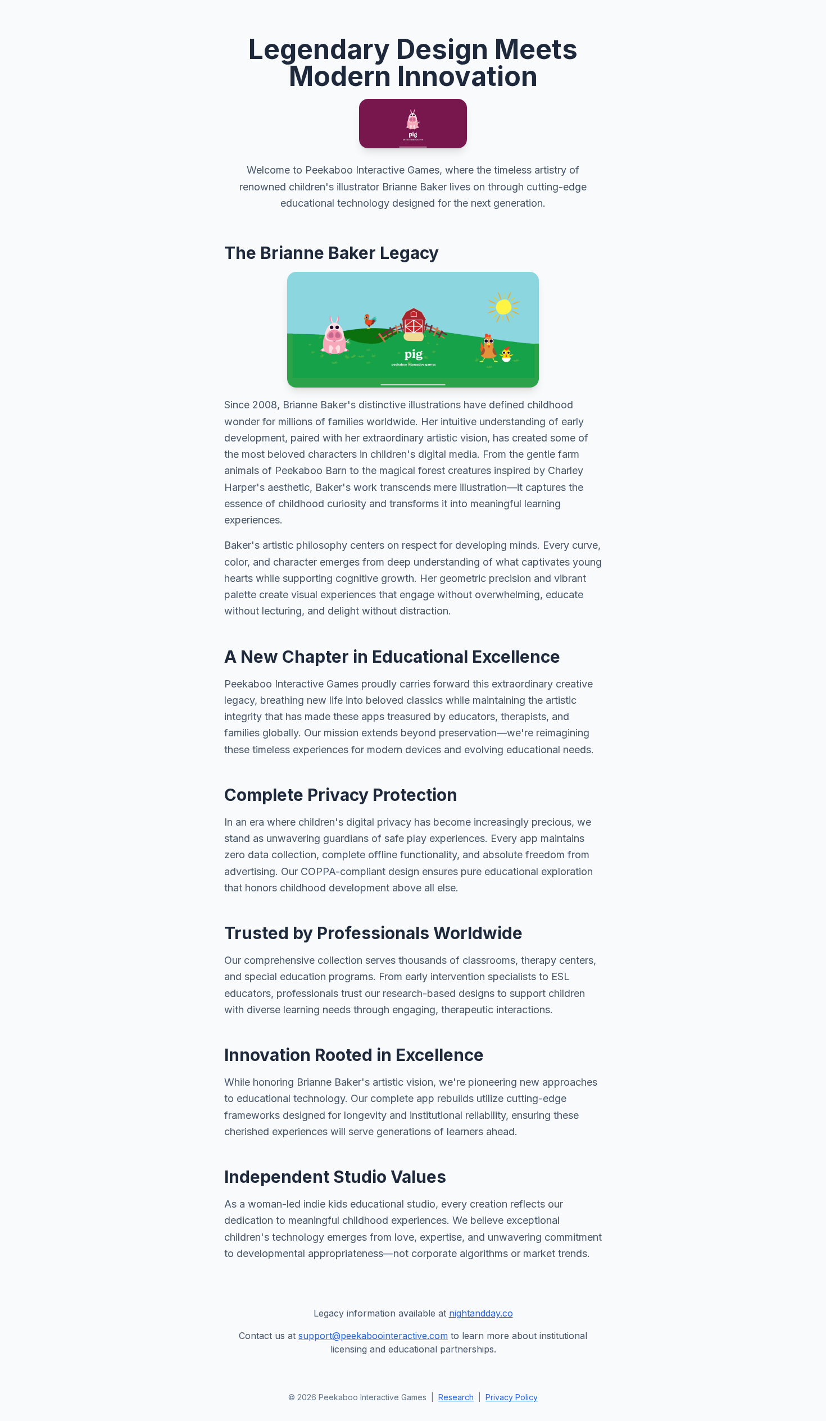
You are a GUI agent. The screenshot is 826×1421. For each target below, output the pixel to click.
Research (456, 1397)
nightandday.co (481, 1313)
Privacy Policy (511, 1397)
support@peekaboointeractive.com (373, 1335)
